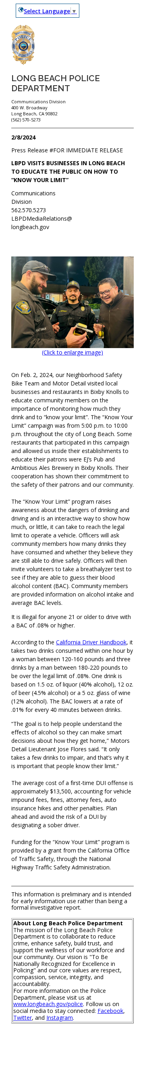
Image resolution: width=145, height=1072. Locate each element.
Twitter (22, 1017)
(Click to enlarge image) (72, 352)
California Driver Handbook (91, 642)
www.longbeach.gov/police (48, 1004)
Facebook (110, 1011)
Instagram (59, 1017)
